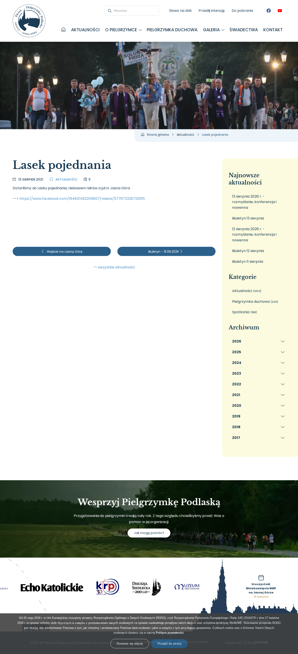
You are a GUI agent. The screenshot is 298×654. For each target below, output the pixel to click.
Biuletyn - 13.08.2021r (164, 251)
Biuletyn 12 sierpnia (248, 250)
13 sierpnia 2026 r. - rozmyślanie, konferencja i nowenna (254, 202)
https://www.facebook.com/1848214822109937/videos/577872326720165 (82, 198)
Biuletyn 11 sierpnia (247, 261)
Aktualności (66, 179)
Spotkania (244, 312)
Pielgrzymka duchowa (255, 301)
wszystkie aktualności (116, 267)
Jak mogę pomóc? (149, 533)
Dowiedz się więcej (130, 643)
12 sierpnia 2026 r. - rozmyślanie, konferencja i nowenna (254, 234)
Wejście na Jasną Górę (64, 251)
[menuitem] (63, 30)
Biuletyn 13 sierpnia (248, 218)
